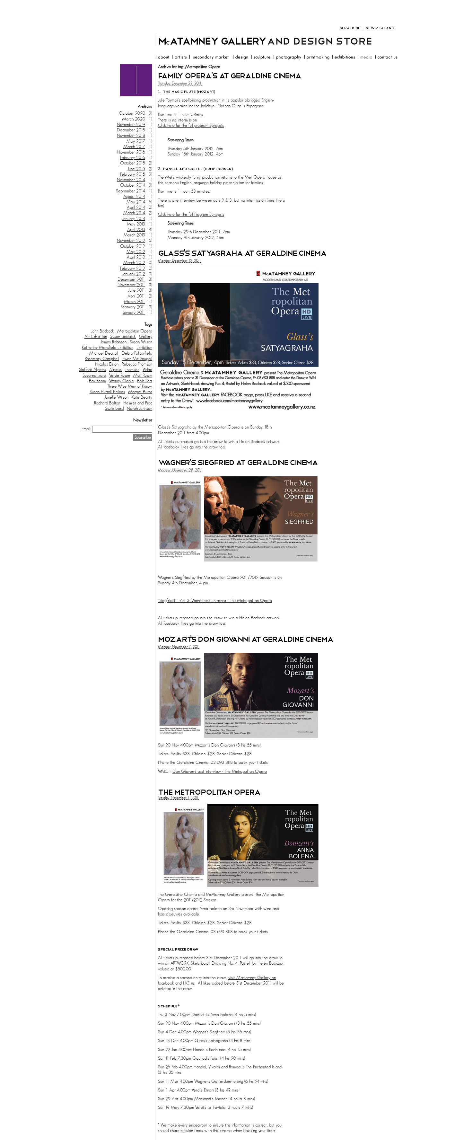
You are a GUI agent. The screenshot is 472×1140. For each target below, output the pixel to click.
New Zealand (380, 28)
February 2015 (132, 174)
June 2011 (136, 290)
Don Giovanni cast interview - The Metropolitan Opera (219, 771)
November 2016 (131, 152)
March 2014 (134, 213)
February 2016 (132, 157)
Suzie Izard (114, 408)
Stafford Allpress (92, 369)
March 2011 (134, 301)
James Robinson (114, 342)
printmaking (316, 58)
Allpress (115, 369)
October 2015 (132, 163)
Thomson (132, 369)
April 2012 (136, 257)
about (162, 58)
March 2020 (133, 119)
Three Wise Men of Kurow (129, 386)
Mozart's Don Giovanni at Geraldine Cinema (245, 639)
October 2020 (132, 113)
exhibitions (343, 58)
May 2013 (136, 224)
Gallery (145, 336)
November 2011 (131, 285)
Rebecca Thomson (137, 364)
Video (147, 369)
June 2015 (136, 169)
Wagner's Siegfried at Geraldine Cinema (238, 462)
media (365, 58)
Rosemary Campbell (102, 359)
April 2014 (136, 207)
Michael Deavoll (103, 353)
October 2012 (132, 246)
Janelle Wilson (116, 397)
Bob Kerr (144, 381)
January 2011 (134, 312)
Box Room (97, 381)
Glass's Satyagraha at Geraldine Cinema (242, 253)
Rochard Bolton (107, 403)
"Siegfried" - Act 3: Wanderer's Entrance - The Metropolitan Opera (215, 600)
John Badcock (102, 331)
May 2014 (136, 202)
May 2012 (136, 252)
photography (287, 58)
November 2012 (131, 240)
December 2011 (131, 279)
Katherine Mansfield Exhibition (107, 347)
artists (179, 58)
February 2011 (133, 307)
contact (386, 58)
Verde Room (119, 375)
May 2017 (136, 141)
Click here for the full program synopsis (191, 125)
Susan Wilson (141, 342)
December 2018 (131, 130)
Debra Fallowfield (137, 353)
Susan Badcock (123, 336)
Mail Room (142, 375)
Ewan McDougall (137, 359)
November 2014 (131, 180)
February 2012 (132, 268)
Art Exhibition (95, 336)
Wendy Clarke (121, 381)
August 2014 (134, 196)
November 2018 (131, 135)
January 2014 (133, 219)
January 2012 (133, 274)
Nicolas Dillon (106, 364)
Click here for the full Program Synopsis (191, 214)
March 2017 (134, 147)
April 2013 (136, 229)
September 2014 (130, 191)
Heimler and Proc (137, 403)
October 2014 (132, 185)
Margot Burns (140, 392)
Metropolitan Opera (134, 331)
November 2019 (131, 124)
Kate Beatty (142, 397)
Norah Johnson (139, 408)
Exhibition (144, 347)
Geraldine (349, 28)
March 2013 (134, 235)
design (240, 58)
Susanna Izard (94, 375)
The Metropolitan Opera (209, 792)
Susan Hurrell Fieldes (107, 392)
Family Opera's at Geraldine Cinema (229, 76)
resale (209, 58)
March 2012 (134, 263)
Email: (86, 429)
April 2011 (136, 296)
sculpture (261, 58)
